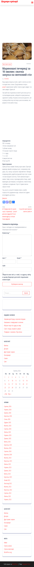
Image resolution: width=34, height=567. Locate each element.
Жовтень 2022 (7, 487)
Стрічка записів (8, 546)
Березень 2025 (8, 445)
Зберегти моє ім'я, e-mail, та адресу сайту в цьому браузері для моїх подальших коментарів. (16, 277)
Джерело (4, 198)
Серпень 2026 (7, 406)
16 (9, 384)
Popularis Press (26, 564)
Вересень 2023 (8, 461)
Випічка (6, 345)
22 (5, 387)
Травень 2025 (7, 438)
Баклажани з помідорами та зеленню (13, 322)
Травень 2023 (7, 471)
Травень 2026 (7, 413)
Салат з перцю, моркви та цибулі (12, 329)
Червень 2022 (7, 499)
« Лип (5, 394)
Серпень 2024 (7, 451)
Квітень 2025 (7, 442)
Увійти (5, 543)
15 (5, 384)
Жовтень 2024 (7, 448)
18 (16, 384)
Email (19, 258)
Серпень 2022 (7, 493)
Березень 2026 (8, 416)
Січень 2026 (7, 419)
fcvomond (6, 79)
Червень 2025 (7, 435)
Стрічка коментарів (9, 549)
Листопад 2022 (8, 483)
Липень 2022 (7, 496)
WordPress (15, 564)
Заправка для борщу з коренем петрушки (14, 319)
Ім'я (4, 258)
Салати (6, 358)
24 (12, 387)
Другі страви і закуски (7, 64)
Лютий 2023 (7, 480)
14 (26, 381)
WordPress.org (8, 552)
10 (12, 381)
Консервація (7, 355)
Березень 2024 (8, 454)
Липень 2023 (7, 464)
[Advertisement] (17, 22)
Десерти (6, 349)
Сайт (3, 266)
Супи (5, 361)
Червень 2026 (7, 410)
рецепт (4, 87)
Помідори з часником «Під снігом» (13, 332)
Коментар (6, 233)
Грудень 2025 (7, 422)
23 (9, 387)
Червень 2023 (7, 467)
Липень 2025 (7, 432)
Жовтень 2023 (7, 458)
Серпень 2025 (7, 429)
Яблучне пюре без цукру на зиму (12, 325)
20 (23, 384)
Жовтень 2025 (7, 426)
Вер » (9, 394)
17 (12, 384)
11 (16, 381)
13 (23, 381)
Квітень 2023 (7, 474)
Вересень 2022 (8, 490)
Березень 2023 (8, 477)
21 (26, 384)
